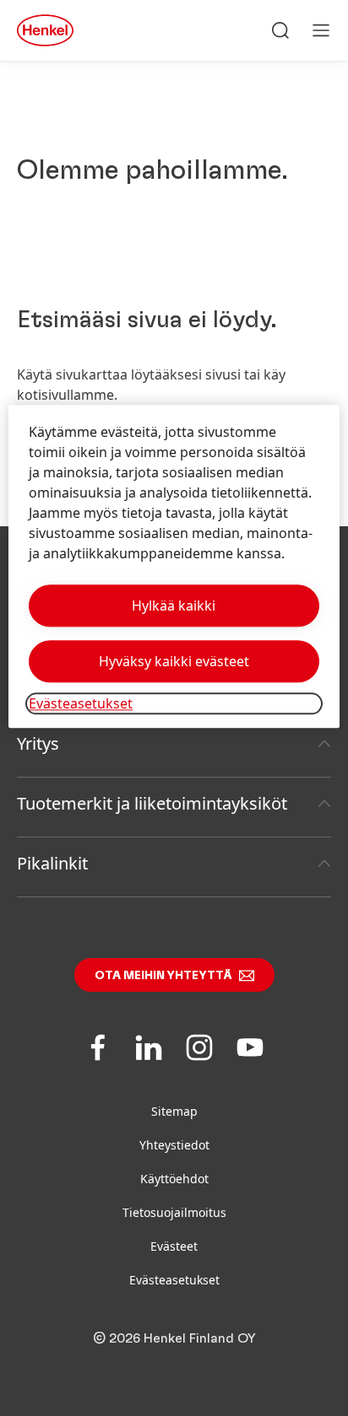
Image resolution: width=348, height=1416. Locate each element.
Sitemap (174, 1111)
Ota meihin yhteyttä (163, 976)
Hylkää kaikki (173, 605)
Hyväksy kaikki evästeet (174, 661)
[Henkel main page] (45, 30)
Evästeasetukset (174, 1280)
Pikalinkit (52, 863)
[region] (173, 566)
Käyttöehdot (174, 1179)
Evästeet (174, 1246)
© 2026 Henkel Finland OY (174, 1338)
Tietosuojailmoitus (174, 1212)
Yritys (38, 743)
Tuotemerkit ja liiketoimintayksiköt (152, 803)
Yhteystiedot (174, 1145)
